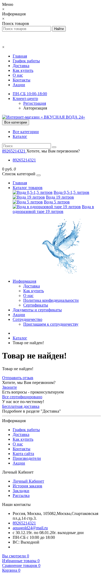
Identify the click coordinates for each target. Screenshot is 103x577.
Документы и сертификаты (37, 310)
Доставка (21, 65)
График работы (26, 61)
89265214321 (24, 160)
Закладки (21, 490)
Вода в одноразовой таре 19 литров (53, 209)
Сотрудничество (27, 319)
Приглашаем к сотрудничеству (50, 324)
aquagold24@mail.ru (30, 528)
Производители (27, 458)
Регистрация (34, 103)
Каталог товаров (28, 187)
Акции (19, 84)
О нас (18, 75)
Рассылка (21, 495)
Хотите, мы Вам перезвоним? (53, 151)
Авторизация (35, 108)
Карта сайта (23, 453)
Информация (24, 281)
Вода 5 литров (57, 202)
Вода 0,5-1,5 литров (71, 192)
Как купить (23, 70)
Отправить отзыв (17, 377)
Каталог (20, 136)
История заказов (27, 486)
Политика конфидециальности (51, 300)
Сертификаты (35, 305)
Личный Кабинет (28, 481)
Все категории (26, 131)
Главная (20, 56)
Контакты (21, 80)
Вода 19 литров (60, 197)
